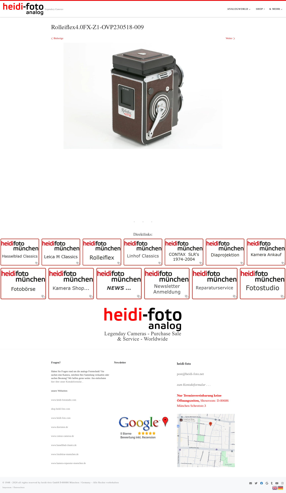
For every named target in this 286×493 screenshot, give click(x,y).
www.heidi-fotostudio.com (63, 400)
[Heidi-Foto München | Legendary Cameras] (23, 8)
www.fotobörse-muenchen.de (64, 454)
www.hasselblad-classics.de (63, 445)
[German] (281, 487)
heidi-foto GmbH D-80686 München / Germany (66, 482)
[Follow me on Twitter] (256, 483)
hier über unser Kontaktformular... (67, 381)
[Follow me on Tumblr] (272, 483)
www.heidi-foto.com (61, 418)
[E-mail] (250, 483)
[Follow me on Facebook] (261, 483)
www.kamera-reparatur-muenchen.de (68, 463)
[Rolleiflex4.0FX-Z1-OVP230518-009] (143, 96)
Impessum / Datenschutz (13, 487)
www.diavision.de (59, 427)
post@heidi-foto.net (190, 374)
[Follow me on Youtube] (276, 483)
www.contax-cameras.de (62, 436)
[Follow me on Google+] (267, 483)
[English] (275, 487)
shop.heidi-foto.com (60, 409)
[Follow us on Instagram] (282, 483)
